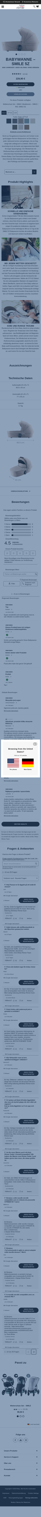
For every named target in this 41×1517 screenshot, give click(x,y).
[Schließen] (35, 744)
